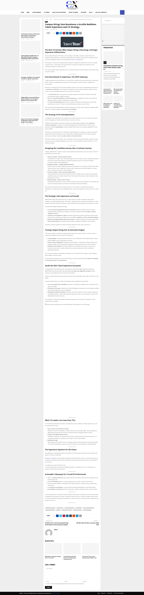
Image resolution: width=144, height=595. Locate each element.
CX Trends (47, 12)
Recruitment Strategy (67, 510)
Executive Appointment (59, 12)
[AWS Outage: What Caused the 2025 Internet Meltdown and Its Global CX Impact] (118, 84)
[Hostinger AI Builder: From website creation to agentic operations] (30, 68)
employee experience (50, 510)
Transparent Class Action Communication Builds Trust (89, 557)
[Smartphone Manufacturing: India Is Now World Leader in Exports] (113, 57)
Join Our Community (101, 12)
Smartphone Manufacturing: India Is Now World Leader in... (113, 67)
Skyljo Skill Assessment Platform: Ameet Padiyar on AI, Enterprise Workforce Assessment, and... (30, 98)
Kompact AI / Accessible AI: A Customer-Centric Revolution (118, 105)
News (28, 12)
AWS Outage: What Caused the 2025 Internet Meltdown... (118, 91)
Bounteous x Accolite (50, 458)
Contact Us (109, 593)
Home (22, 12)
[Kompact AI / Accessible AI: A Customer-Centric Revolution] (118, 99)
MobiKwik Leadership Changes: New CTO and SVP (53, 557)
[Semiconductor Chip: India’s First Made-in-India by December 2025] (108, 84)
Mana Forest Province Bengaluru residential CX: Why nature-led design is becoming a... (30, 120)
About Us (103, 593)
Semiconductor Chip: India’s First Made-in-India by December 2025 (108, 91)
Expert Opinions (73, 12)
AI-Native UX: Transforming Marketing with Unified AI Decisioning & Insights (56, 524)
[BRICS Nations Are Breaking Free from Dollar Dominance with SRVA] (108, 99)
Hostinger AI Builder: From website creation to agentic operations (30, 78)
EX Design (58, 510)
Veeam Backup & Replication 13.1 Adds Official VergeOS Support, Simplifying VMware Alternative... (30, 57)
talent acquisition (78, 510)
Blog (99, 593)
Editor (47, 29)
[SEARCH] (121, 20)
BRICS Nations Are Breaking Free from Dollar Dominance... (108, 105)
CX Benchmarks (36, 12)
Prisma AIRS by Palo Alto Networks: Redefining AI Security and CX (70, 558)
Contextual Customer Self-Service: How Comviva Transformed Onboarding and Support (30, 35)
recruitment (78, 59)
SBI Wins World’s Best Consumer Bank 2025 (87, 524)
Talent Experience (87, 510)
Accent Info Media (55, 593)
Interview (83, 12)
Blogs (90, 12)
